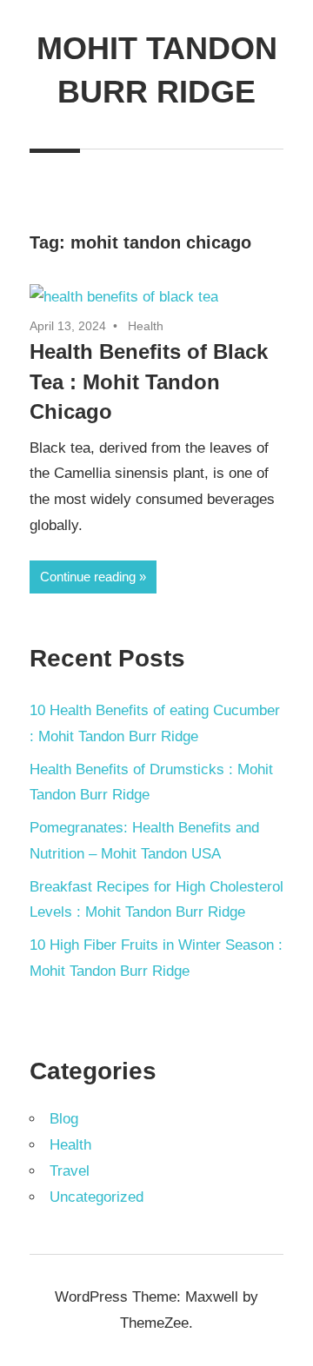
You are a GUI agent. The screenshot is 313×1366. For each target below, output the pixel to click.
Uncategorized (96, 1197)
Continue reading (88, 576)
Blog (64, 1119)
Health (145, 326)
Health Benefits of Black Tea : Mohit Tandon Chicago (149, 382)
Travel (70, 1171)
